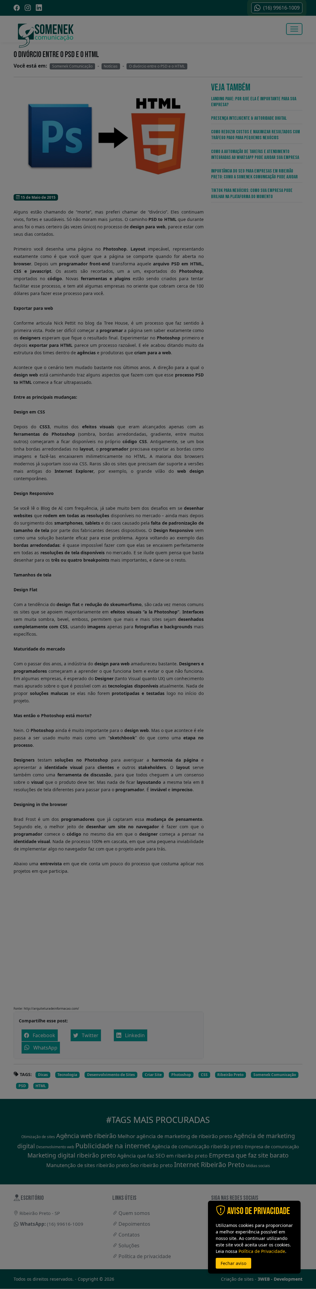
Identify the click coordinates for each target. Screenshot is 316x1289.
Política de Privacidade (262, 1251)
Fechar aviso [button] (233, 1263)
